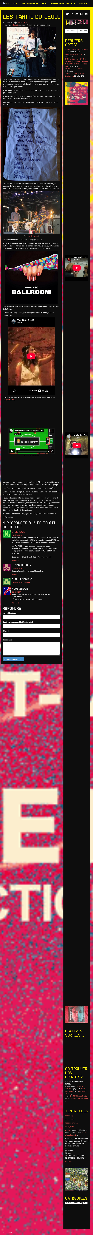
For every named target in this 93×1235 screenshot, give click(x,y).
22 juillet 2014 (17, 592)
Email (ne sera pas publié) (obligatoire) (18, 622)
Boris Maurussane (30, 3)
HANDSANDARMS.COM (78, 1096)
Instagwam (69, 1126)
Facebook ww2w (71, 1123)
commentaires (21, 22)
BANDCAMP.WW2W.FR (79, 1098)
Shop (44, 3)
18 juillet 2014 (17, 535)
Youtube (68, 1162)
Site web (6, 631)
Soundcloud (69, 1119)
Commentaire (8, 640)
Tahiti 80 (15, 25)
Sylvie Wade (33, 236)
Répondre (15, 561)
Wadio (15, 3)
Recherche (83, 31)
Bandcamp (69, 1116)
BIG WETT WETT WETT (73, 69)
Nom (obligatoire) (9, 613)
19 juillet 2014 (17, 582)
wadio (67, 1130)
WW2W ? (82, 3)
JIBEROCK (18, 532)
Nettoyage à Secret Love (74, 54)
